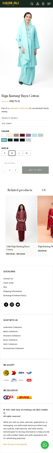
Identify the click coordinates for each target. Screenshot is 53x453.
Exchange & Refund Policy (14, 295)
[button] (48, 3)
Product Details (10, 118)
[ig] (12, 304)
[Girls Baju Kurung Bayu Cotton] (21, 219)
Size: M (4, 148)
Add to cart (35, 170)
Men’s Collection (10, 331)
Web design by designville (15, 444)
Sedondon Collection (12, 327)
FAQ (5, 287)
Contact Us (8, 279)
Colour (5, 131)
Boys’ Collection (10, 340)
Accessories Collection (13, 348)
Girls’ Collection (10, 344)
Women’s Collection (12, 336)
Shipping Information (12, 291)
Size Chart (7, 124)
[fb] (6, 304)
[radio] (4, 135)
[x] (17, 304)
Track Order (8, 283)
